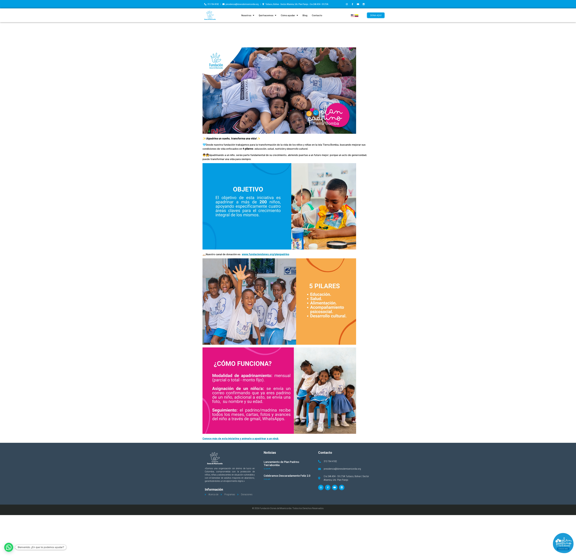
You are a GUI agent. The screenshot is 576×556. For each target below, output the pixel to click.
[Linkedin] (363, 4)
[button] (8, 547)
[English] (353, 15)
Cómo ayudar (288, 15)
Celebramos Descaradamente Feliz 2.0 (287, 475)
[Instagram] (347, 4)
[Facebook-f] (352, 4)
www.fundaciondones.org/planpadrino (265, 254)
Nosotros (246, 15)
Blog (305, 15)
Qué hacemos (266, 15)
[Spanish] (357, 15)
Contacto (317, 15)
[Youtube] (358, 4)
